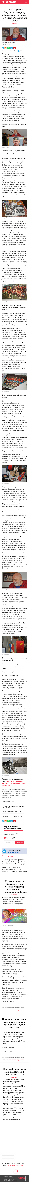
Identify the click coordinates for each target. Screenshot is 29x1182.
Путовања (14, 1030)
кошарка (6, 816)
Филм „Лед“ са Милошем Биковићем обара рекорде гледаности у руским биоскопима (14, 869)
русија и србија (17, 816)
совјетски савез (9, 802)
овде (11, 1179)
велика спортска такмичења (13, 812)
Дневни (16, 837)
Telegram (22, 51)
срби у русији (7, 1051)
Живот (14, 23)
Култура (14, 895)
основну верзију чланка (16, 1010)
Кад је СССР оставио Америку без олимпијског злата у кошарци (14, 783)
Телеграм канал (13, 852)
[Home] (3, 2)
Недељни (8, 837)
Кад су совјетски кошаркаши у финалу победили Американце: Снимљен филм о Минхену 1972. (14, 862)
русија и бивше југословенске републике (13, 806)
